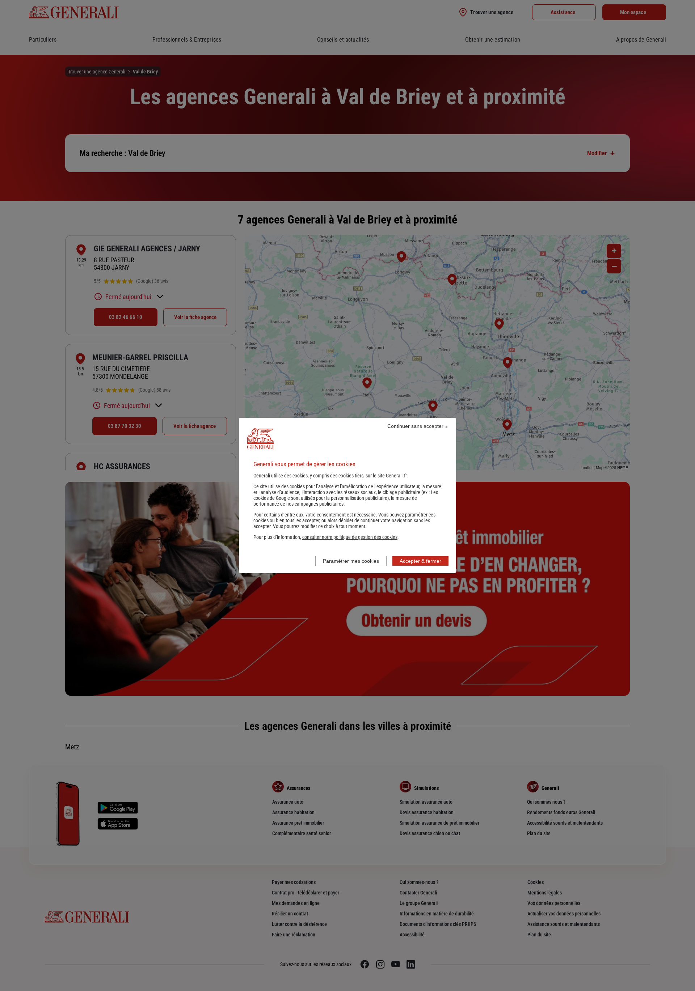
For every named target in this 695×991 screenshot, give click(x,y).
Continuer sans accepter (415, 426)
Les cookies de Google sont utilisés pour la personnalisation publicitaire (345, 495)
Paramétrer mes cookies (351, 561)
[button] (349, 537)
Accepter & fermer (420, 561)
